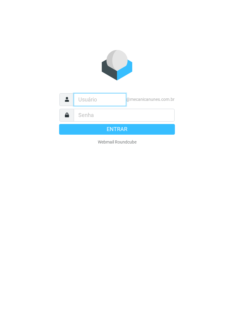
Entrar (117, 129)
